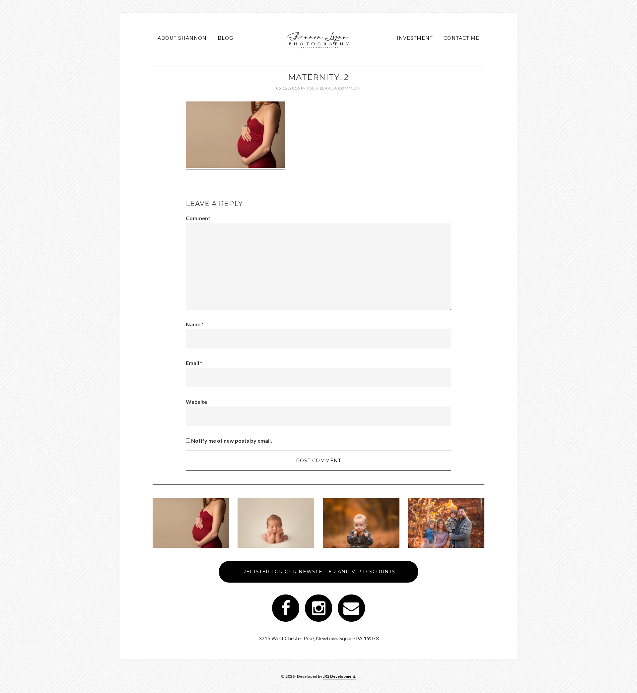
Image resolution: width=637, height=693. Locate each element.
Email (194, 363)
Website (196, 402)
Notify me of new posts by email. (231, 440)
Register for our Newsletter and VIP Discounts (318, 572)
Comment (198, 218)
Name (195, 324)
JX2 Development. (339, 676)
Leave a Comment (340, 88)
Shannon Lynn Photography (318, 40)
